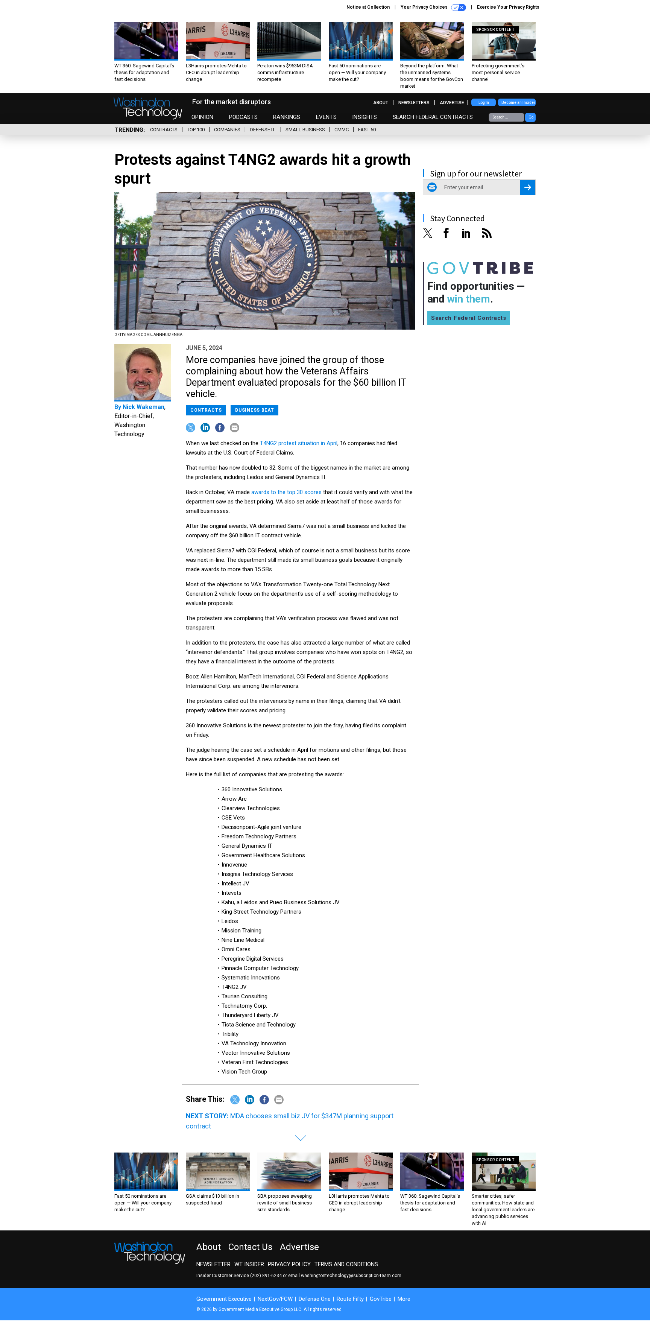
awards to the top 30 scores (286, 492)
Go (531, 117)
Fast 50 (367, 129)
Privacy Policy (289, 1264)
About (380, 102)
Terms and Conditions (346, 1264)
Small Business (305, 129)
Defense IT (263, 129)
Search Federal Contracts (433, 117)
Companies (227, 129)
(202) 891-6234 (266, 1275)
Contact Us (250, 1247)
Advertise (452, 102)
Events (326, 117)
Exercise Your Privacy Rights (508, 7)
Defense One (315, 1299)
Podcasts (243, 117)
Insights (364, 117)
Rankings (286, 117)
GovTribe (381, 1299)
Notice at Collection (368, 7)
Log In (483, 102)
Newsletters (414, 102)
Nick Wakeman (143, 407)
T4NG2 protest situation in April (298, 443)
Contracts (164, 129)
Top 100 (196, 129)
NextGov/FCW (275, 1299)
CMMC (341, 129)
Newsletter (213, 1264)
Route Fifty (350, 1299)
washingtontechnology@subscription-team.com (351, 1275)
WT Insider (249, 1264)
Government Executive (224, 1299)
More (404, 1299)
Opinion (202, 117)
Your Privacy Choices (425, 7)
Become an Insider (518, 102)
